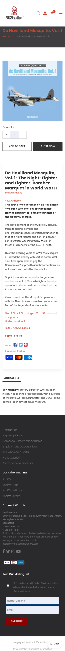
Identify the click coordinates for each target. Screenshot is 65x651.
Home (6, 36)
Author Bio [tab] (11, 378)
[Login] (45, 13)
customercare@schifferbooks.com (20, 543)
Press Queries (11, 457)
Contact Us (9, 430)
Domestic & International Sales (22, 441)
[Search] (38, 13)
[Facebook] (3, 551)
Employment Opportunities (19, 446)
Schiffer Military (12, 490)
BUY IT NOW (48, 146)
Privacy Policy (20, 649)
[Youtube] (18, 551)
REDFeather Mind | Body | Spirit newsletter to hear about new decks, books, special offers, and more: (35, 587)
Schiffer (7, 479)
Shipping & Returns (14, 435)
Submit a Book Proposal (17, 463)
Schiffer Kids (10, 485)
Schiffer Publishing (41, 642)
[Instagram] (13, 551)
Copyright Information (40, 649)
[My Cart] (51, 13)
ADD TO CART (17, 146)
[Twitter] (8, 551)
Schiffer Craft (11, 496)
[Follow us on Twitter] (20, 345)
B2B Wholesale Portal (15, 452)
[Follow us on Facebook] (15, 345)
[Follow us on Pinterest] (26, 345)
